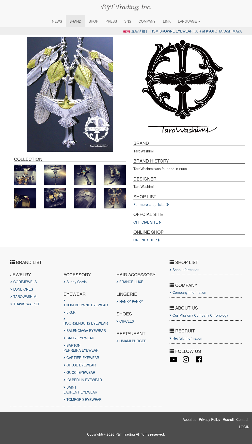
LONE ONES (23, 289)
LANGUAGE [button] (188, 21)
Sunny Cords (76, 281)
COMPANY (147, 21)
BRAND (75, 21)
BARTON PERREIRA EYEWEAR (80, 348)
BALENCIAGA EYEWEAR (86, 330)
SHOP (93, 21)
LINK (167, 21)
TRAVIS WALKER (26, 303)
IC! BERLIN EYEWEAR (84, 379)
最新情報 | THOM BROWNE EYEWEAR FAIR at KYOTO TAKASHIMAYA (186, 31)
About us (189, 419)
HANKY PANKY (131, 301)
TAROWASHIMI (25, 296)
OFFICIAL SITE (145, 222)
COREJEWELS (25, 281)
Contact (242, 419)
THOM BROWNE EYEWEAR (85, 304)
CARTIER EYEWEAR (82, 357)
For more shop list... (149, 204)
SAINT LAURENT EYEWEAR (80, 390)
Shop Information (186, 269)
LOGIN (244, 426)
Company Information (189, 292)
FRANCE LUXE (131, 281)
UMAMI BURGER (132, 340)
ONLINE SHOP (145, 239)
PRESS (111, 21)
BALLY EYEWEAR (80, 337)
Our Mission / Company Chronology (200, 315)
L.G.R (71, 312)
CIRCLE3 (126, 321)
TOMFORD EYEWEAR (84, 399)
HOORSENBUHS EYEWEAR (85, 323)
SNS (127, 21)
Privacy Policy (209, 419)
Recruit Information (187, 338)
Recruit (228, 419)
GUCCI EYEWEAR (80, 372)
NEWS (57, 21)
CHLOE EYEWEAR (81, 364)
